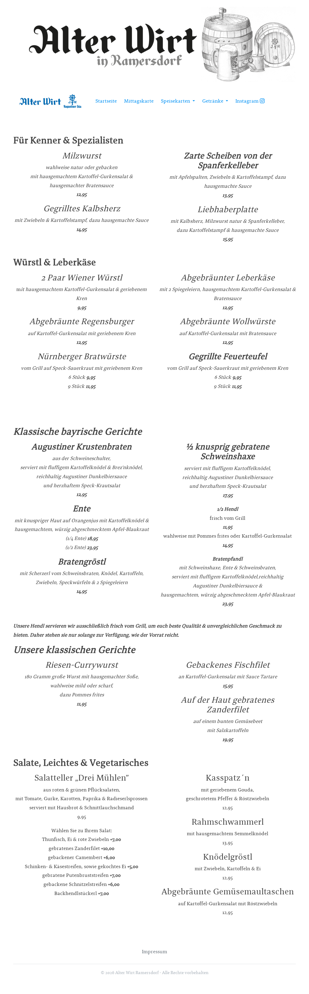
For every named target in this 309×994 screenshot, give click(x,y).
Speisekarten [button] (176, 101)
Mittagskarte (139, 101)
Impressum (154, 951)
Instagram (247, 101)
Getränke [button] (213, 101)
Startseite (106, 101)
